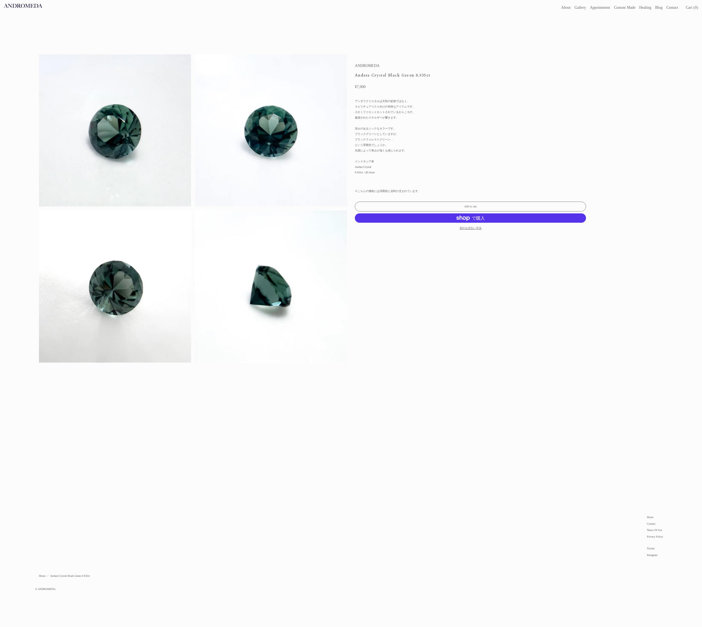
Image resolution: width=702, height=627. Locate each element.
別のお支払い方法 (471, 228)
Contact (651, 523)
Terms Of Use (654, 530)
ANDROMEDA (367, 66)
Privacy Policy (655, 536)
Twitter (651, 548)
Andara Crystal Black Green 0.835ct (70, 575)
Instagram (652, 555)
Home (650, 517)
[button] (692, 7)
